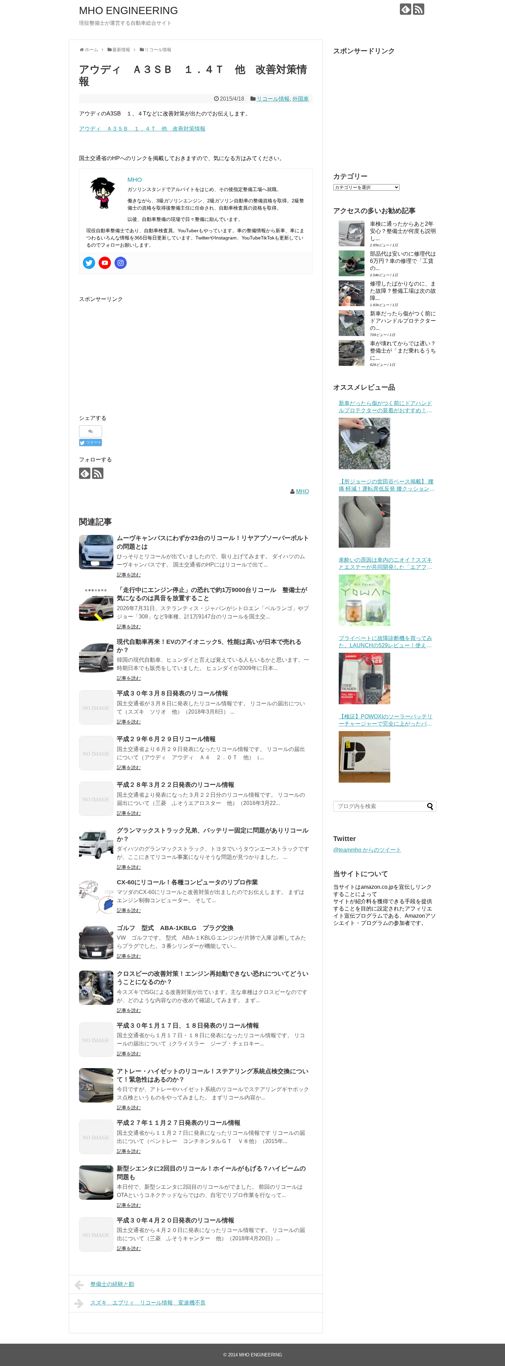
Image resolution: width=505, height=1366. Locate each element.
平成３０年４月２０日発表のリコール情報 (175, 1220)
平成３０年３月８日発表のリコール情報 (172, 693)
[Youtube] (105, 263)
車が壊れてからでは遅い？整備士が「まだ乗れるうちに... (403, 350)
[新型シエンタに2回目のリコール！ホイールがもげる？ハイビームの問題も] (96, 1182)
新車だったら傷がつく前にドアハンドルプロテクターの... (403, 321)
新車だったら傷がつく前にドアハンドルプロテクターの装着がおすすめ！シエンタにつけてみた (385, 407)
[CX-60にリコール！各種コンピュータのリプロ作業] (96, 896)
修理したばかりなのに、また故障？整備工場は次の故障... (403, 291)
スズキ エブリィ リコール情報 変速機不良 (148, 1303)
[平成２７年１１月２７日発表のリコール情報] (96, 1137)
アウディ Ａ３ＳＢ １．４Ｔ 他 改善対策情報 (142, 129)
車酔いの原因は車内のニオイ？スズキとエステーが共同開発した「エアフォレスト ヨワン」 (385, 564)
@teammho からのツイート (367, 850)
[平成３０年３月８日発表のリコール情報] (96, 707)
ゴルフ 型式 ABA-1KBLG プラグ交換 (175, 928)
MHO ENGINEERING (128, 10)
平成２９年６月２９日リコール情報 (166, 739)
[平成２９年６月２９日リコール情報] (96, 753)
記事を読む (129, 575)
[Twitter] (89, 263)
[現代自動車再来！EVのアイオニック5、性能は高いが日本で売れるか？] (96, 656)
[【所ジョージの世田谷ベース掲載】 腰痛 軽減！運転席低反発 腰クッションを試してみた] (364, 522)
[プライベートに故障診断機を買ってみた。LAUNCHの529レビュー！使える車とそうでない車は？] (364, 678)
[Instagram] (120, 263)
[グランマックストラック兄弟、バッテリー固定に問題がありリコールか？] (96, 844)
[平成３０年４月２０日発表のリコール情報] (96, 1234)
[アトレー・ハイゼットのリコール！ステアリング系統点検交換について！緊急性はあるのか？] (96, 1085)
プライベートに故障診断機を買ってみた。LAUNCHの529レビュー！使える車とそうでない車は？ (385, 642)
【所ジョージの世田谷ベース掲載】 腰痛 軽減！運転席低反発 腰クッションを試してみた (387, 486)
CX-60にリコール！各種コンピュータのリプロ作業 (187, 882)
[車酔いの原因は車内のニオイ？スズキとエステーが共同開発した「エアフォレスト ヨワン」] (364, 600)
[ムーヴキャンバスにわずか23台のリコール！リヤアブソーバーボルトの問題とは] (96, 552)
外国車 (300, 99)
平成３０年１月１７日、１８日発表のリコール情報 (188, 1025)
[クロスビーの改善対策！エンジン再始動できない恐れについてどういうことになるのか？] (96, 988)
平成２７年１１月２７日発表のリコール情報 (178, 1122)
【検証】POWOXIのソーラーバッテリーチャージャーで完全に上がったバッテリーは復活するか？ (386, 721)
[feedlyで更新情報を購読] (405, 9)
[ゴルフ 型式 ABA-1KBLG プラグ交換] (96, 942)
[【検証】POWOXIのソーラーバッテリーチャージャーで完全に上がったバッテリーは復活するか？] (364, 757)
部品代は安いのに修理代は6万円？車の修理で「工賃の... (403, 261)
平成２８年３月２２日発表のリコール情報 (175, 784)
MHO (302, 491)
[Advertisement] (136, 352)
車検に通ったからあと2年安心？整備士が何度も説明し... (403, 231)
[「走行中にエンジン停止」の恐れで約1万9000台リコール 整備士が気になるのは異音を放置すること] (96, 604)
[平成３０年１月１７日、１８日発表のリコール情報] (96, 1039)
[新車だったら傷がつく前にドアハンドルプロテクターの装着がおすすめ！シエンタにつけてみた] (364, 443)
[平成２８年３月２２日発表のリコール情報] (96, 799)
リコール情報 (273, 99)
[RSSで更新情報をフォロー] (418, 9)
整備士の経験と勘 (112, 1284)
